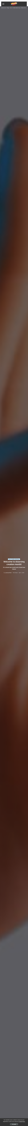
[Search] (25, 4)
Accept (14, 1124)
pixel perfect (8, 572)
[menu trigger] (3, 4)
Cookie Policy (21, 1121)
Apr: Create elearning (14, 559)
